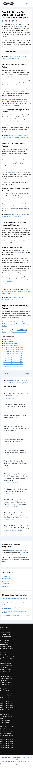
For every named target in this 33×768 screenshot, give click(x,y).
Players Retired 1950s (6, 743)
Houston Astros (4, 714)
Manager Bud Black (8, 99)
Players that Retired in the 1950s (13, 362)
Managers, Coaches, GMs (8, 657)
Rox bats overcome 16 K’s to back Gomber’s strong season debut (16, 291)
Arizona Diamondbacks (7, 727)
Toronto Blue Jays (5, 636)
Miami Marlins (4, 642)
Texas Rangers (4, 722)
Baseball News (7, 398)
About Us (24, 757)
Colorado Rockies (5, 729)
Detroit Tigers (4, 667)
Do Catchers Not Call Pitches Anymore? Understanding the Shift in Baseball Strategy (16, 428)
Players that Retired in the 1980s (13, 356)
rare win (9, 281)
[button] (30, 3)
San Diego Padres (5, 733)
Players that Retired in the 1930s (13, 366)
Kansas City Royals (5, 669)
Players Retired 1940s (6, 745)
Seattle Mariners (18, 530)
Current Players (4, 655)
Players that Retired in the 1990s (13, 353)
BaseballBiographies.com (14, 550)
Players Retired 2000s (6, 703)
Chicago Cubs (15, 467)
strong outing (17, 252)
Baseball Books (6, 581)
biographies (24, 552)
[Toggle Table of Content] (27, 52)
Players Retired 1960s (6, 741)
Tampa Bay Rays (5, 634)
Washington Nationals (6, 648)
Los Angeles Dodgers (6, 731)
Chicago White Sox (5, 663)
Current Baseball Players (10, 343)
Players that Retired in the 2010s (13, 349)
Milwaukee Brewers (6, 693)
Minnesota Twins (5, 671)
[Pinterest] (9, 21)
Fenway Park (11, 324)
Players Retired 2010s (6, 701)
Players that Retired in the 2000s (13, 351)
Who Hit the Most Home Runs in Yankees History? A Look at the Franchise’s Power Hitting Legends (15, 502)
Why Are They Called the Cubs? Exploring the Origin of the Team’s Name (15, 463)
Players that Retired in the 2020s (13, 347)
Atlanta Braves (4, 640)
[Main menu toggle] (27, 3)
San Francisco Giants (6, 735)
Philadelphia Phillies (6, 646)
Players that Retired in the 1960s (13, 360)
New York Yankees (16, 506)
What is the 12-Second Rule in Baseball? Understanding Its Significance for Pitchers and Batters (16, 515)
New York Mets (4, 644)
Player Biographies (7, 578)
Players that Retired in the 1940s (13, 364)
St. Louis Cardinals (5, 697)
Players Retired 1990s (6, 705)
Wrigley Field (20, 324)
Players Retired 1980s (6, 707)
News (13, 398)
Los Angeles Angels (6, 716)
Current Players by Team (10, 345)
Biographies (7, 339)
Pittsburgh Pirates (5, 695)
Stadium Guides (8, 341)
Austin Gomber (18, 26)
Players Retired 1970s (6, 739)
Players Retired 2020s (6, 659)
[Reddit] (16, 21)
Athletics (2, 718)
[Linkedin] (13, 21)
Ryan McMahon (12, 172)
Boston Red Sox (15, 482)
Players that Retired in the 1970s (13, 358)
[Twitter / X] (6, 21)
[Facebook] (2, 21)
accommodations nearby (19, 332)
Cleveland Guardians (6, 665)
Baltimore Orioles (5, 628)
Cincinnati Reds (4, 691)
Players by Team (6, 576)
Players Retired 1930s (6, 747)
